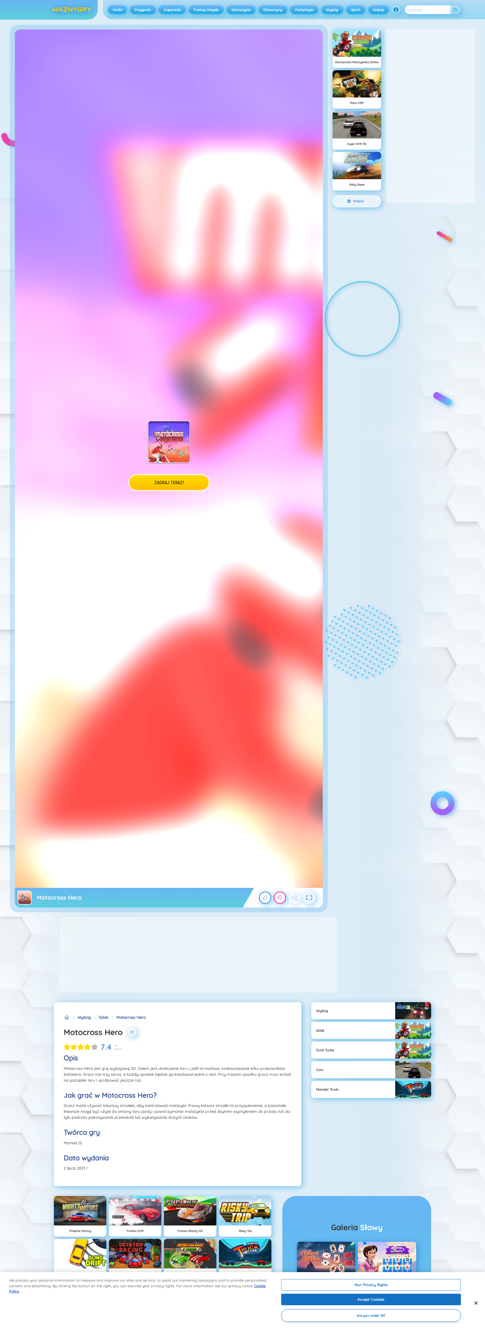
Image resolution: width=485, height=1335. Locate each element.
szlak (104, 1017)
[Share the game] (295, 897)
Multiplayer (304, 10)
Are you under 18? (371, 1315)
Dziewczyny (272, 10)
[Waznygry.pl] (67, 1017)
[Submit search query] (456, 9)
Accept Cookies (371, 1299)
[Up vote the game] (265, 897)
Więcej (378, 10)
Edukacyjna (241, 10)
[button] (396, 9)
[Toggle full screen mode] (309, 897)
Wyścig (332, 10)
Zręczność (172, 10)
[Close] (476, 1303)
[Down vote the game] (280, 897)
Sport (355, 10)
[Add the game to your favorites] (132, 1032)
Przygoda (143, 10)
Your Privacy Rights (371, 1284)
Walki (117, 10)
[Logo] (72, 10)
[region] (242, 1303)
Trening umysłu (206, 10)
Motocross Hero (131, 1017)
